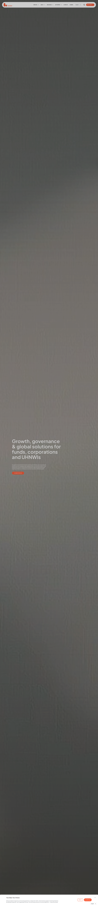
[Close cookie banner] (95, 897)
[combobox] (93, 903)
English (92, 903)
